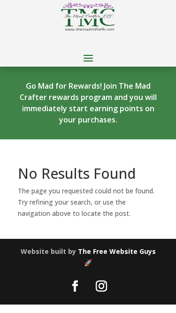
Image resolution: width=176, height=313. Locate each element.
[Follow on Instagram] (101, 286)
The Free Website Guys (117, 251)
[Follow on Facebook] (75, 286)
